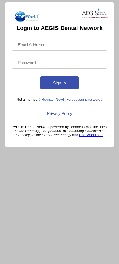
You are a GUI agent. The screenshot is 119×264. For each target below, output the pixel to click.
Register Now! (53, 100)
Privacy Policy (59, 113)
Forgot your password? (84, 100)
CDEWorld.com (91, 135)
